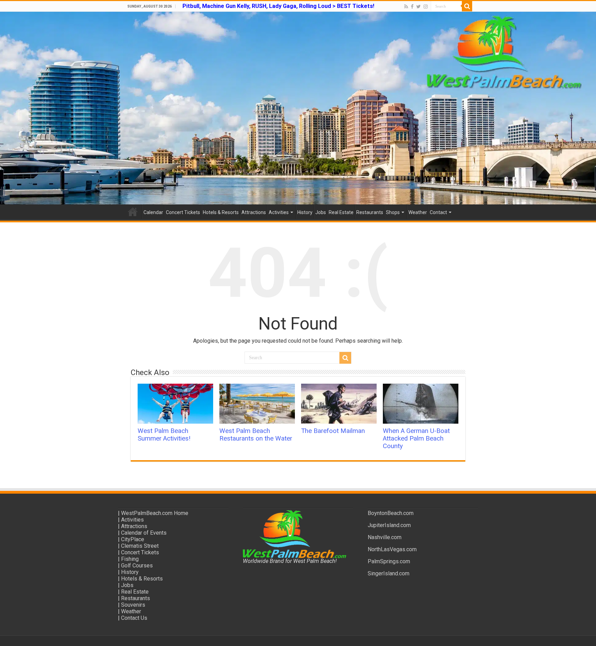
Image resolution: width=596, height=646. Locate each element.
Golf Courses (137, 565)
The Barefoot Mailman (333, 431)
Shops (393, 212)
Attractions (253, 212)
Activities (279, 212)
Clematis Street (140, 546)
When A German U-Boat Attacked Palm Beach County (416, 438)
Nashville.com (384, 537)
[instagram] (425, 6)
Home (133, 211)
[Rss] (406, 6)
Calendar (153, 212)
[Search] (467, 6)
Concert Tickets (183, 212)
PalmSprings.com (389, 561)
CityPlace (132, 539)
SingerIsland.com (388, 573)
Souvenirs (133, 605)
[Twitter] (418, 6)
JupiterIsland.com (389, 525)
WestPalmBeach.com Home (154, 513)
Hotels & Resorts (221, 212)
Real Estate (341, 212)
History (304, 212)
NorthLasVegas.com (392, 549)
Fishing (130, 559)
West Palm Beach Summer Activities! (164, 434)
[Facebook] (412, 6)
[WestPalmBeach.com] (298, 108)
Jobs (320, 212)
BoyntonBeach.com (391, 513)
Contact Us (134, 618)
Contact (438, 212)
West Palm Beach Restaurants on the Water (255, 434)
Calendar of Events (144, 532)
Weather (417, 212)
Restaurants (369, 212)
